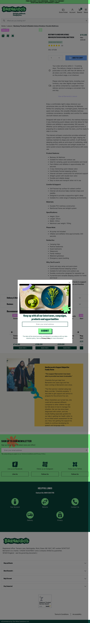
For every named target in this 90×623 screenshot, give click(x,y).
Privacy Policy (45, 338)
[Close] (69, 283)
